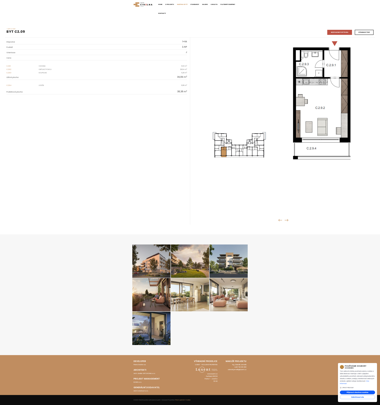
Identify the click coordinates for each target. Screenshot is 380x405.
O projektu (169, 4)
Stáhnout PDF (364, 32)
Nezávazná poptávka (339, 32)
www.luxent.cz (212, 374)
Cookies (188, 400)
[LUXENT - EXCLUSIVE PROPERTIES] (207, 369)
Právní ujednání (180, 400)
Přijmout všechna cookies (357, 392)
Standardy (194, 4)
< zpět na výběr (10, 29)
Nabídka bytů (182, 4)
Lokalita (214, 4)
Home (160, 4)
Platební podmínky (227, 4)
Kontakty (162, 13)
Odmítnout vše (357, 397)
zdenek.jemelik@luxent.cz (237, 369)
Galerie (205, 4)
